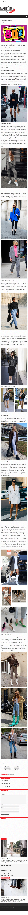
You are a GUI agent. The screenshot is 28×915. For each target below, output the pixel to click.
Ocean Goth (3, 867)
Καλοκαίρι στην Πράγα (6, 873)
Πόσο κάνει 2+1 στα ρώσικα (7, 875)
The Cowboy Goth (5, 786)
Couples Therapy (5, 897)
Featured (11, 774)
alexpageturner (4, 780)
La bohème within (5, 858)
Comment (3, 794)
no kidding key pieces (6, 783)
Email (2, 807)
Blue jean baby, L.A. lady (6, 870)
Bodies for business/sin (6, 865)
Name (2, 804)
